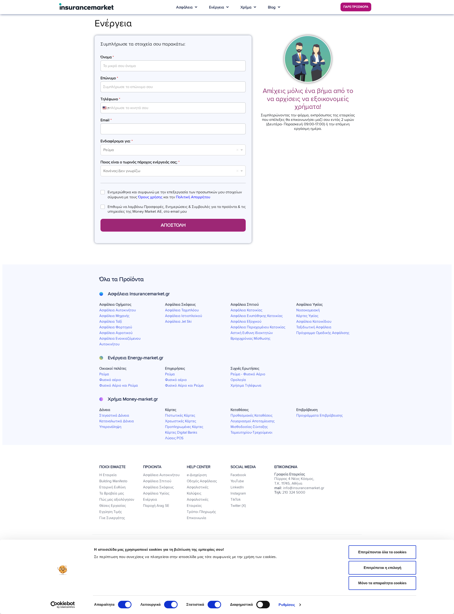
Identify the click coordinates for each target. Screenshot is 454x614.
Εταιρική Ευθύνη (112, 487)
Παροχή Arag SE (156, 506)
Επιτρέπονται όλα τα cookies (382, 552)
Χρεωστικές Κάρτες (180, 421)
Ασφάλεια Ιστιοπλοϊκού (183, 316)
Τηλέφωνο (110, 99)
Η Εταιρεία (108, 475)
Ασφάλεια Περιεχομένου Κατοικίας (258, 327)
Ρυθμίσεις (287, 605)
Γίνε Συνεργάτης (112, 518)
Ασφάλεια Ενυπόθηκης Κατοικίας (257, 316)
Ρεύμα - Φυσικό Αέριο (248, 374)
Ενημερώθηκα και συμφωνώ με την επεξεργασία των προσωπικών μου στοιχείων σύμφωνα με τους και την (175, 194)
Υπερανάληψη (110, 427)
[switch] (171, 604)
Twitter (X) (238, 506)
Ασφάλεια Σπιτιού (157, 481)
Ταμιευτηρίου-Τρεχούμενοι (251, 432)
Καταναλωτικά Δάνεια (116, 421)
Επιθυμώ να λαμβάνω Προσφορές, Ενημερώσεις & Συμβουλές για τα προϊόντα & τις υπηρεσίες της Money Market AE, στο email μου (177, 209)
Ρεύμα (104, 374)
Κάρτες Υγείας (307, 316)
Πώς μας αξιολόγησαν (116, 499)
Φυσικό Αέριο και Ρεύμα (118, 385)
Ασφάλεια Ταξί (110, 321)
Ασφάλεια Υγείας (156, 493)
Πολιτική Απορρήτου (193, 197)
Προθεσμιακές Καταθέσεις (251, 415)
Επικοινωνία (196, 518)
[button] (355, 7)
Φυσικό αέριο (110, 380)
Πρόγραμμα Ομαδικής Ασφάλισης (322, 333)
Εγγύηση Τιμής (110, 512)
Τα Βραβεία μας (111, 493)
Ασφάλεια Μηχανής (114, 316)
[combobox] (105, 107)
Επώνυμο (109, 78)
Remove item (237, 150)
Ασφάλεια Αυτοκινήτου (117, 310)
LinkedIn (237, 487)
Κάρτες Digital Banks (181, 432)
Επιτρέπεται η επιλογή (382, 568)
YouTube (237, 481)
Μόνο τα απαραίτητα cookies (382, 583)
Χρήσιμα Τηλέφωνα (246, 385)
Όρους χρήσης (150, 197)
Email (106, 120)
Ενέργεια (150, 499)
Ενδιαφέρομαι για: (116, 141)
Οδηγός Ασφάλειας (202, 481)
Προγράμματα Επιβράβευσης (319, 415)
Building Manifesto (113, 481)
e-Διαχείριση (197, 475)
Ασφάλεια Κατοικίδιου (313, 321)
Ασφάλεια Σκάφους (158, 487)
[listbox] (173, 149)
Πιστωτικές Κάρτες (180, 415)
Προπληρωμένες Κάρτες (184, 427)
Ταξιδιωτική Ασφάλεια (313, 327)
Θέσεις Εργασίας (112, 506)
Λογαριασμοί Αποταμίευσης (253, 421)
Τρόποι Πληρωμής (201, 512)
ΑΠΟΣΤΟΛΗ (173, 225)
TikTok (236, 499)
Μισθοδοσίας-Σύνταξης (249, 427)
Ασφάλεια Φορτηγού (115, 327)
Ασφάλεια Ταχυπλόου (182, 310)
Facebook (238, 475)
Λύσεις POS (174, 438)
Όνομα (107, 57)
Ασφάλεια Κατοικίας (246, 310)
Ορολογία (238, 380)
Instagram (238, 493)
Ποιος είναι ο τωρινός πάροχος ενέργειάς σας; (139, 162)
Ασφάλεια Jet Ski (178, 321)
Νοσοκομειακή (308, 310)
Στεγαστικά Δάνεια (114, 415)
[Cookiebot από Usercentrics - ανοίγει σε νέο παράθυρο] (62, 604)
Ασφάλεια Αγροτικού (115, 333)
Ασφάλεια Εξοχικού (246, 321)
